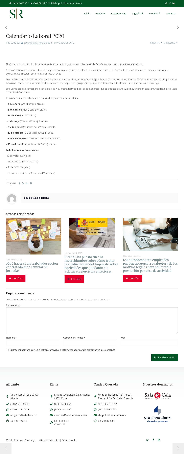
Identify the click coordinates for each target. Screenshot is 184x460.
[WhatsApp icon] (166, 3)
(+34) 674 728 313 (19, 409)
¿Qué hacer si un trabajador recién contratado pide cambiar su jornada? (32, 267)
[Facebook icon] (170, 3)
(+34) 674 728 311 (63, 409)
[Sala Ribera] (17, 14)
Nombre (11, 337)
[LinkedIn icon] (173, 3)
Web (123, 337)
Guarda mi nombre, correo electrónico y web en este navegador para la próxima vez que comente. (62, 349)
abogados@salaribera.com (68, 3)
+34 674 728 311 (41, 3)
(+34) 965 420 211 (63, 404)
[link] (157, 396)
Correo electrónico (74, 337)
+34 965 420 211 (20, 3)
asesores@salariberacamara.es (70, 415)
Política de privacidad (48, 440)
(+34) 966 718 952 (107, 404)
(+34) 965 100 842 (19, 404)
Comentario (13, 305)
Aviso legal (30, 440)
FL (75, 440)
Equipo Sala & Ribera (34, 42)
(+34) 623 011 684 (107, 409)
